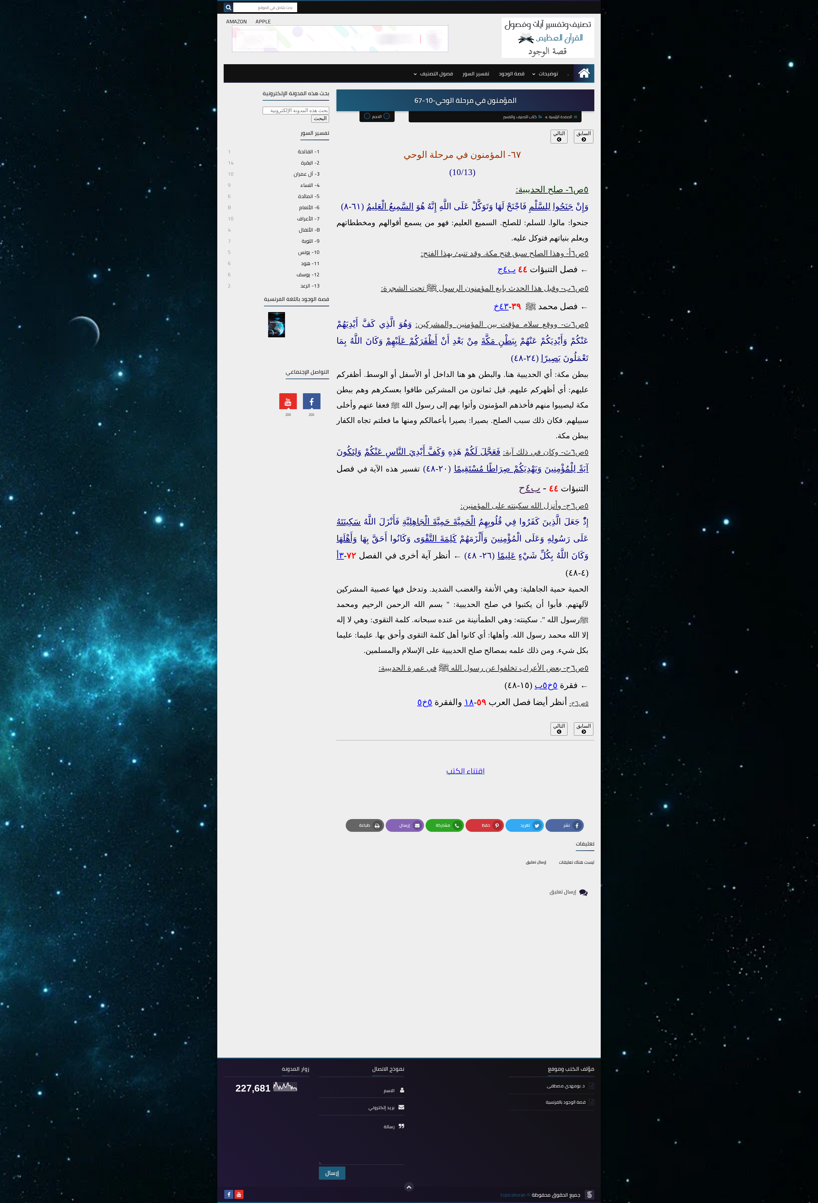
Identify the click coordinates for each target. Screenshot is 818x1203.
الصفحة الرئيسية (560, 116)
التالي (559, 133)
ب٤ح (529, 488)
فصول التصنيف (436, 73)
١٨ (469, 702)
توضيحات (548, 73)
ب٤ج (507, 269)
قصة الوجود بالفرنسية (566, 1102)
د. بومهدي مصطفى (566, 1086)
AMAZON (236, 21)
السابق (583, 133)
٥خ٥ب (546, 685)
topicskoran (513, 1195)
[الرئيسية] (584, 73)
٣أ (340, 555)
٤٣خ (501, 306)
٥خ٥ (424, 702)
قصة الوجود (511, 73)
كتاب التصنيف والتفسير (520, 116)
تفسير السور (475, 73)
